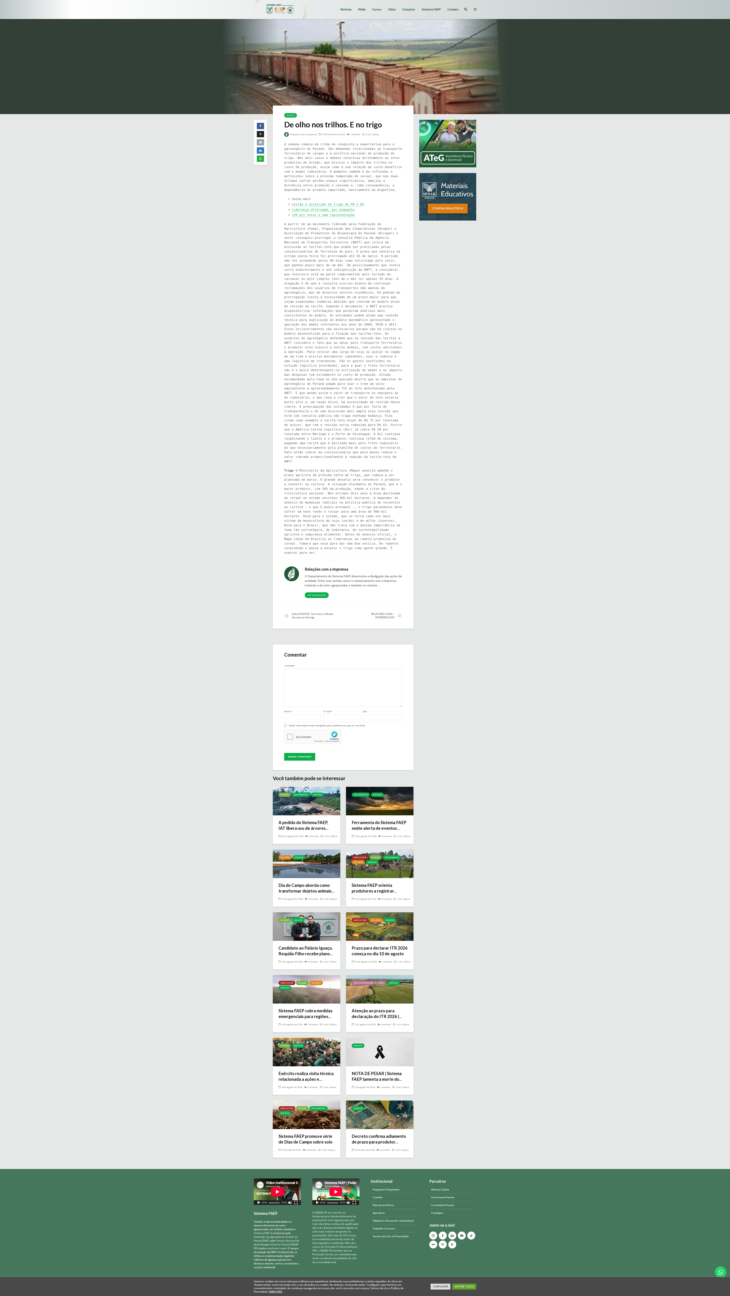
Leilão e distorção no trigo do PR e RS (328, 204)
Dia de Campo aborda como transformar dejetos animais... (306, 888)
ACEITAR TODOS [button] (464, 1286)
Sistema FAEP (431, 9)
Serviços (290, 115)
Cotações (408, 9)
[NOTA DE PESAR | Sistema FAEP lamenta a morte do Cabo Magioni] (379, 1052)
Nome (288, 711)
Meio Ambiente (301, 794)
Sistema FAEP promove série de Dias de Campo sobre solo (305, 1139)
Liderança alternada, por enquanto (323, 209)
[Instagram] (433, 1236)
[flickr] (433, 1244)
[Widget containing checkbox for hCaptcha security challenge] (313, 737)
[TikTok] (471, 1236)
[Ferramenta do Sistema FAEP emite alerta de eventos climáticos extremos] (379, 801)
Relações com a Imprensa (303, 134)
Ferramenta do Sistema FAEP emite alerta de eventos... (379, 825)
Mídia (362, 9)
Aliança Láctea (440, 1189)
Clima (392, 9)
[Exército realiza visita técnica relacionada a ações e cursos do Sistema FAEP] (306, 1052)
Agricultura (360, 857)
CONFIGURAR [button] (440, 1286)
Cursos (377, 9)
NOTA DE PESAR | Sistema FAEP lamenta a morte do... (377, 1076)
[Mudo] (290, 1203)
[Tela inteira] (296, 1203)
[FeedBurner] (452, 1244)
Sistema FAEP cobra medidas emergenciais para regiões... (305, 1013)
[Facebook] (443, 1236)
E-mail (328, 711)
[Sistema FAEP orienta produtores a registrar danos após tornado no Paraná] (379, 863)
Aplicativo (379, 1213)
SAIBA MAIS (275, 1291)
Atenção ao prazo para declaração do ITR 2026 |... (377, 1013)
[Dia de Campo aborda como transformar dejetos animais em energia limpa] (306, 863)
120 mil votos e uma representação (323, 215)
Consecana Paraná (442, 1197)
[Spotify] (443, 1244)
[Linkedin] (452, 1236)
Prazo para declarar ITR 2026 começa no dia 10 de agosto (380, 950)
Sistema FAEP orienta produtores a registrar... (374, 888)
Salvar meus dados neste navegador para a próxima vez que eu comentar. (327, 725)
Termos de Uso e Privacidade (391, 1236)
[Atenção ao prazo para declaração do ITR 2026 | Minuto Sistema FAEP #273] (379, 989)
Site (365, 711)
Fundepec (437, 1213)
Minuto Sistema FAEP (363, 983)
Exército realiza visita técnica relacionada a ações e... (306, 1076)
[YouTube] (462, 1236)
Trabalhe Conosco (384, 1228)
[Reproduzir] (259, 1203)
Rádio (381, 983)
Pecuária (285, 857)
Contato (453, 9)
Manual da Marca (383, 1205)
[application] (277, 1191)
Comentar (355, 134)
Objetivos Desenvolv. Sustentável (393, 1220)
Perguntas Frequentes (386, 1189)
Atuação (285, 794)
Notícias (346, 9)
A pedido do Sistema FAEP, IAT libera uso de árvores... (303, 825)
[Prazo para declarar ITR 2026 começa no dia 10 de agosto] (379, 926)
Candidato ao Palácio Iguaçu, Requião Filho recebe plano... (306, 950)
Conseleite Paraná (442, 1205)
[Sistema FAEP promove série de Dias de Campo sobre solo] (306, 1114)
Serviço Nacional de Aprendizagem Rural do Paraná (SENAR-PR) (276, 1244)
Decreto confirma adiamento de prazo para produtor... (379, 1139)
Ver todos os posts (317, 595)
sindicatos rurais (276, 1248)
